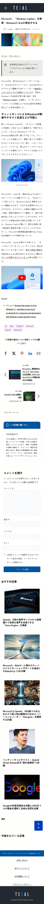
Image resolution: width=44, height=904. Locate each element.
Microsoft (29, 326)
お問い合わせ (22, 860)
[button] (5, 353)
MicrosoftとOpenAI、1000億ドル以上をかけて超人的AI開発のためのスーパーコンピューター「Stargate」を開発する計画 (22, 715)
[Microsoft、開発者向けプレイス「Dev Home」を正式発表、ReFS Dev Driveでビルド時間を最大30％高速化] (15, 371)
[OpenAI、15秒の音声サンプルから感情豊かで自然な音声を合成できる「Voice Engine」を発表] (22, 590)
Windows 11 (18, 330)
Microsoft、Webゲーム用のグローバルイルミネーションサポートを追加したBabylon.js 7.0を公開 (22, 668)
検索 (3, 818)
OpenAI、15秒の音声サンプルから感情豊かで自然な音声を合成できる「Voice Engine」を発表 (22, 622)
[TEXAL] (20, 7)
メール (8, 531)
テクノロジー (36, 29)
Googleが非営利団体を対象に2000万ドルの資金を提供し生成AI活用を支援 (22, 807)
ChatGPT (19, 326)
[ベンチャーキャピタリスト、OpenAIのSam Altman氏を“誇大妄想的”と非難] (22, 730)
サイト (6, 543)
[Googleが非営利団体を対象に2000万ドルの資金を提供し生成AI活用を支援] (22, 776)
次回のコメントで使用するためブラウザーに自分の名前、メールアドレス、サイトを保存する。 (23, 558)
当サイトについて (22, 868)
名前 (7, 519)
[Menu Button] (6, 8)
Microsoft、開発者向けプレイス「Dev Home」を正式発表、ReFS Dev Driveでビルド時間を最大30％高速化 (31, 374)
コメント (8, 488)
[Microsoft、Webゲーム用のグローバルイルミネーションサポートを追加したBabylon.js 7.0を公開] (22, 636)
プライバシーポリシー (22, 884)
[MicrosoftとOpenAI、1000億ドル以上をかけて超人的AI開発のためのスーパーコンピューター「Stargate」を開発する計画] (22, 682)
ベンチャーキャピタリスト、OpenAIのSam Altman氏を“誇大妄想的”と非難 (21, 762)
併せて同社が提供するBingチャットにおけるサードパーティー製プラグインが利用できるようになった (22, 253)
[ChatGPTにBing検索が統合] (29, 393)
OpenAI (8, 330)
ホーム (4, 56)
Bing (11, 326)
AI (6, 326)
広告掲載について (22, 876)
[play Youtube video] (22, 277)
